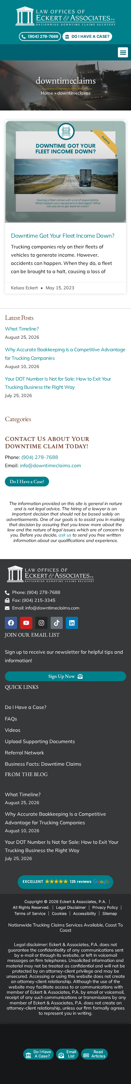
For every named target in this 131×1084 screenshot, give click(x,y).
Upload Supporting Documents (40, 741)
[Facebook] (11, 623)
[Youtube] (26, 623)
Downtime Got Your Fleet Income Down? (62, 235)
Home (47, 93)
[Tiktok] (57, 623)
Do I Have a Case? (25, 707)
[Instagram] (41, 623)
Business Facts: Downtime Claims (43, 764)
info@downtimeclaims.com (50, 465)
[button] (123, 52)
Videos (12, 730)
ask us (64, 535)
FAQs (11, 719)
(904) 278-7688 (39, 457)
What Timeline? (21, 329)
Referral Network (24, 753)
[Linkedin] (72, 623)
